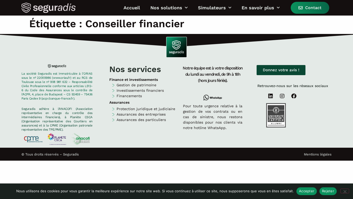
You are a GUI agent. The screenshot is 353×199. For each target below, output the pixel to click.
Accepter (306, 191)
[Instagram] (282, 96)
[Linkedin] (270, 96)
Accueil (132, 7)
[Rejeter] (344, 191)
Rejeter (328, 191)
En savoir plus (258, 7)
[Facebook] (294, 96)
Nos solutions (166, 7)
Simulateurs (212, 7)
